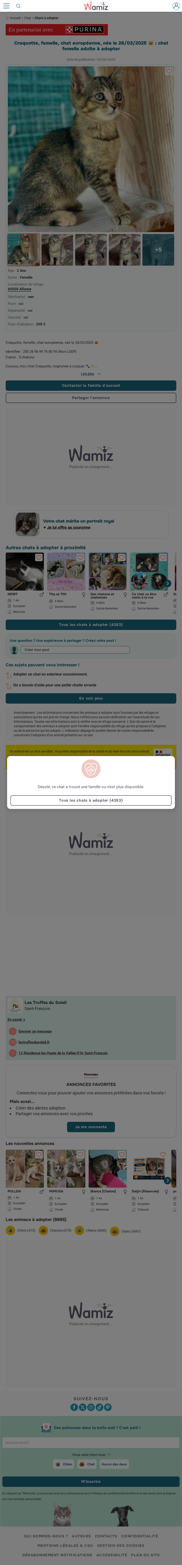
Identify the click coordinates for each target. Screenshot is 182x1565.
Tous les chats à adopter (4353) (91, 800)
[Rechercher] (19, 6)
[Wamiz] (99, 6)
